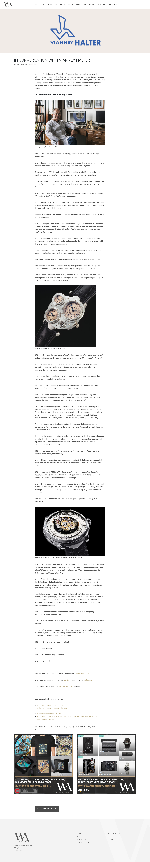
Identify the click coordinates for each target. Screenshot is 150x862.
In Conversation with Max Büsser (50, 705)
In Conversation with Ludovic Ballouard (53, 708)
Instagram (88, 680)
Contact (113, 4)
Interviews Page (66, 686)
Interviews (52, 4)
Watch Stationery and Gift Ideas (50, 714)
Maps (78, 4)
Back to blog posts (46, 809)
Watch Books (89, 4)
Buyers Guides (66, 4)
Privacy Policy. (18, 850)
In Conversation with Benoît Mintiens (52, 711)
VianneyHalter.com (81, 674)
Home (35, 4)
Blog (43, 4)
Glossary (102, 4)
